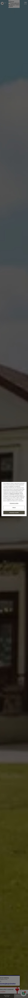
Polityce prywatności (14, 493)
